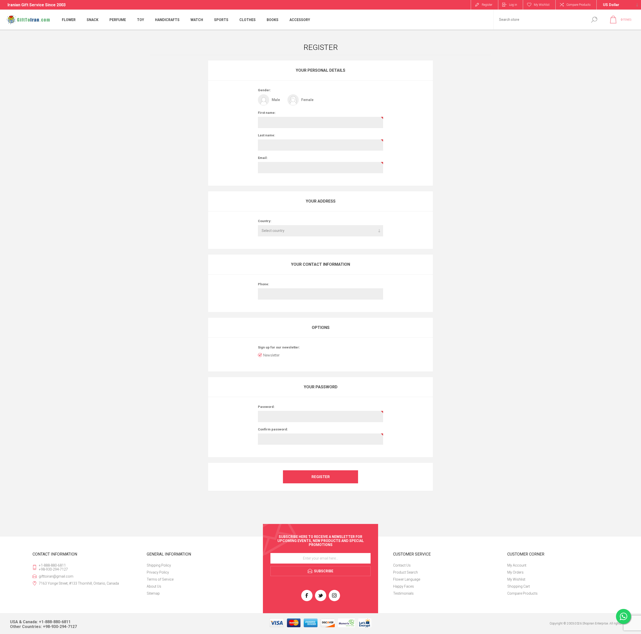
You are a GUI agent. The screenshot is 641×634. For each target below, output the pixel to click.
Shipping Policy (159, 565)
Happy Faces (403, 586)
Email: (263, 158)
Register (487, 5)
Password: (266, 407)
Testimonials (403, 593)
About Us (154, 586)
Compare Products (578, 5)
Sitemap (153, 593)
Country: (264, 221)
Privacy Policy (158, 572)
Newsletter (271, 355)
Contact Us (402, 565)
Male (276, 100)
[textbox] (539, 20)
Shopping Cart (518, 586)
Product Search (405, 572)
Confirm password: (273, 429)
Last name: (266, 135)
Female (307, 100)
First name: (267, 113)
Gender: (264, 90)
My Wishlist (516, 579)
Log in (513, 5)
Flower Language (406, 579)
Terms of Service (160, 579)
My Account (516, 565)
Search (594, 20)
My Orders (515, 572)
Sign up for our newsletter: (279, 347)
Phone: (263, 284)
